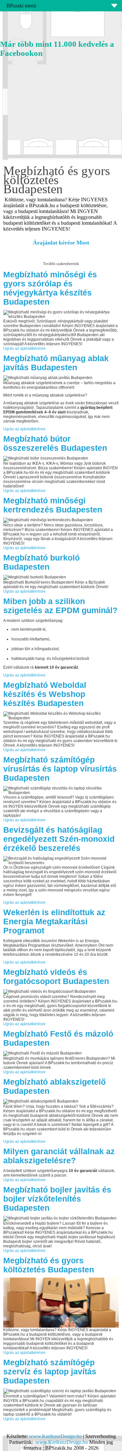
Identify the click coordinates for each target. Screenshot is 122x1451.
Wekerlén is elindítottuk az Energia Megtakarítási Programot (54, 921)
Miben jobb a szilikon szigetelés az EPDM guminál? (60, 606)
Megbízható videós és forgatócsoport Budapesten (56, 977)
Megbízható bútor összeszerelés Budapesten (55, 443)
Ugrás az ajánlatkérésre (24, 348)
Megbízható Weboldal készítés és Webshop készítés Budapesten (44, 694)
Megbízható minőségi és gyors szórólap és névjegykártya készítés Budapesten (50, 288)
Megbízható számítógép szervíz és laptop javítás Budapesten (49, 1371)
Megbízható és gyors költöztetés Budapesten (48, 1265)
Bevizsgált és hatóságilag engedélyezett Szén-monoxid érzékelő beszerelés (59, 839)
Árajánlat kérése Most (61, 242)
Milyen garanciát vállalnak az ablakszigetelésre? (59, 1156)
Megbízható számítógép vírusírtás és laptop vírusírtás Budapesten (60, 768)
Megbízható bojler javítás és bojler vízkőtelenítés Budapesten (57, 1198)
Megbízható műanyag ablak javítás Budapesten (56, 363)
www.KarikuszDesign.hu (55, 1436)
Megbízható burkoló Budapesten (41, 562)
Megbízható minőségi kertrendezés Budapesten (52, 505)
